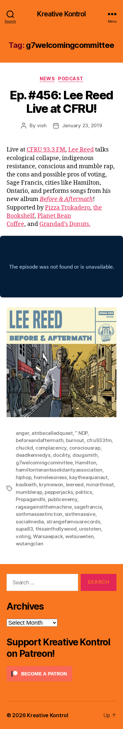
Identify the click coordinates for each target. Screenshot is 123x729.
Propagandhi (30, 499)
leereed (75, 484)
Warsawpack (48, 536)
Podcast (70, 78)
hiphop (23, 477)
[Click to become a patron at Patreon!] (61, 673)
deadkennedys (33, 455)
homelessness (50, 477)
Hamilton (85, 462)
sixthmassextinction (39, 514)
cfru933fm (99, 440)
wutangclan (29, 543)
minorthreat (99, 484)
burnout (75, 440)
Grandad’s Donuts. (65, 224)
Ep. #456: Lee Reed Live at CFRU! (61, 102)
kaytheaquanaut (88, 477)
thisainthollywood (56, 529)
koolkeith (26, 484)
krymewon (51, 484)
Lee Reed (81, 149)
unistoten (90, 529)
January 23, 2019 (82, 125)
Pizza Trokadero (67, 208)
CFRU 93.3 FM (46, 149)
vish (42, 125)
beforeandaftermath (39, 440)
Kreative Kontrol (61, 13)
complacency (51, 448)
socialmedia (30, 521)
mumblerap (29, 492)
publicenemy (62, 499)
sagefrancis (88, 507)
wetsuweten (79, 536)
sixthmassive (80, 514)
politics (83, 492)
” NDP (81, 433)
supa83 (24, 529)
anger (22, 433)
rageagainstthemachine (44, 507)
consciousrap (84, 448)
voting (23, 536)
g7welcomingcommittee (44, 462)
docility (61, 455)
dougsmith (85, 455)
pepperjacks (59, 492)
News (47, 78)
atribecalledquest (52, 433)
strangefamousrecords (73, 521)
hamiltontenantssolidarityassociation (59, 470)
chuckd (24, 448)
